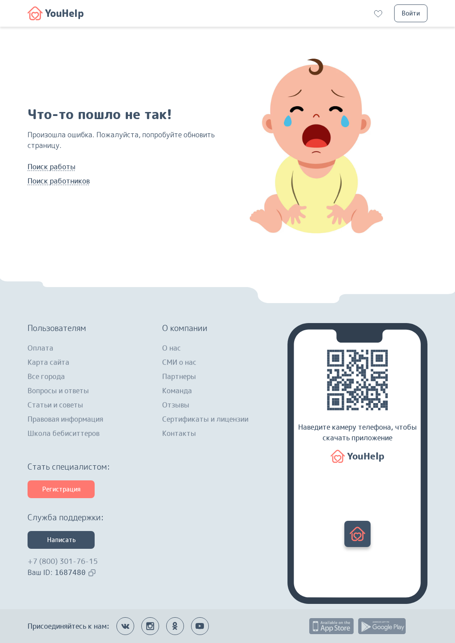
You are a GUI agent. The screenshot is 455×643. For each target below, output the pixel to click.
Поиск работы (52, 167)
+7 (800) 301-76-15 (63, 561)
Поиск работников (59, 181)
